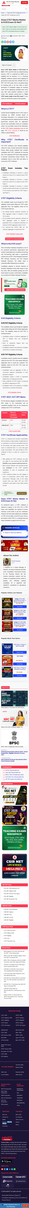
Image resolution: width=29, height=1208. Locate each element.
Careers (7, 1122)
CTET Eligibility (8, 935)
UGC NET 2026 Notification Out (11, 888)
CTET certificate (12, 130)
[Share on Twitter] (13, 42)
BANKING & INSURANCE (20, 1089)
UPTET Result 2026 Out (12, 770)
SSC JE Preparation (6, 1098)
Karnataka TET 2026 (6, 1051)
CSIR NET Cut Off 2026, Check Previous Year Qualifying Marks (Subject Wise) (14, 969)
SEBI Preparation (5, 1095)
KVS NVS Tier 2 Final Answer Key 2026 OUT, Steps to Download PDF (15, 985)
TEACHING (20, 1098)
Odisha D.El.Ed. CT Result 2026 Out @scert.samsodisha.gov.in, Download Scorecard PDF (13, 996)
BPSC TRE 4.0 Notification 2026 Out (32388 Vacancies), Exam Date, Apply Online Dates (15, 961)
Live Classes (19, 1117)
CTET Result (4, 1022)
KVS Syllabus (4, 1056)
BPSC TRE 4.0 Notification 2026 (15, 774)
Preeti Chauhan (6, 35)
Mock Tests (18, 1114)
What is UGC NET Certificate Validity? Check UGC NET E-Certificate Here (15, 956)
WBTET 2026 (19, 1035)
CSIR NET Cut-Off (8, 917)
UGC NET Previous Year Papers (12, 893)
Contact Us (5, 1117)
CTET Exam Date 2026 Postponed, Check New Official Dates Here (14, 974)
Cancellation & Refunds (8, 1197)
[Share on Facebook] (10, 42)
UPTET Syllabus (20, 1017)
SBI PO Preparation (6, 1088)
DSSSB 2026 (4, 1030)
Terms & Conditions (21, 1197)
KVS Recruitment (20, 103)
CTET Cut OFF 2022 (14, 431)
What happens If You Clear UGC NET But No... (13, 707)
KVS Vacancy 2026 (6, 1035)
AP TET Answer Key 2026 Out (14, 779)
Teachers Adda (19, 1064)
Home (2, 13)
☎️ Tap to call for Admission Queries (15, 289)
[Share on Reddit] (8, 42)
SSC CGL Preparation (4, 1101)
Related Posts (5, 687)
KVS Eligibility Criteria (14, 392)
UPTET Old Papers (21, 1025)
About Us (4, 1114)
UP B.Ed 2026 (4, 1040)
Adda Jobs (4, 1072)
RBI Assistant (4, 1104)
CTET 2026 (4, 1015)
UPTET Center (19, 1022)
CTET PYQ (6, 938)
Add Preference (22, 493)
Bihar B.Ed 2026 (20, 1030)
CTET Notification (7, 103)
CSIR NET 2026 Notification (10, 909)
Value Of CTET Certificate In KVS (16, 13)
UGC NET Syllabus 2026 (10, 891)
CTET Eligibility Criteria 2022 (14, 234)
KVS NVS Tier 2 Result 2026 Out (14, 239)
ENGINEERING (21, 1102)
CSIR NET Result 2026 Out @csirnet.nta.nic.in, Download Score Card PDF (14, 990)
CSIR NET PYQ (8, 914)
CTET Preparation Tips (9, 941)
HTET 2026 (4, 1054)
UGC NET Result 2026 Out (13, 772)
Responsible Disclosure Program (10, 1195)
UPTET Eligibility (20, 1020)
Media (4, 1119)
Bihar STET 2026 (20, 1040)
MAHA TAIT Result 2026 (6, 1045)
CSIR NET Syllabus (8, 912)
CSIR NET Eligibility (8, 920)
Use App (24, 2)
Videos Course (19, 1119)
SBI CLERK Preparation (4, 1092)
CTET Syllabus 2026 (9, 933)
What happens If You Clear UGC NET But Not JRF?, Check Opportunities (14, 952)
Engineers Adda (20, 1072)
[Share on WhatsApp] (2, 42)
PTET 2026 (4, 1032)
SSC (18, 1092)
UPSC (18, 1105)
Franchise (5, 1126)
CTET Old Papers (5, 1025)
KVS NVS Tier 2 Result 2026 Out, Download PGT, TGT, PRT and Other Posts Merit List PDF (14, 979)
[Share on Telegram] (5, 42)
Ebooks (18, 1122)
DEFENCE (19, 1100)
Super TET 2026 (20, 1037)
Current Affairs (5, 1074)
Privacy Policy (5, 1200)
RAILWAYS (19, 1095)
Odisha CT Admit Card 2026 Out (13, 532)
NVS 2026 (3, 1037)
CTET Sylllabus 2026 (6, 1017)
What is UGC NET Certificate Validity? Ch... (12, 727)
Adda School (19, 1074)
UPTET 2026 (19, 1015)
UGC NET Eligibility (8, 896)
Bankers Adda (19, 1067)
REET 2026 (19, 1032)
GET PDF (25, 1205)
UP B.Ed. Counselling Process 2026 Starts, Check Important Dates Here (14, 965)
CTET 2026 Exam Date (9, 930)
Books (17, 1124)
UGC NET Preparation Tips (10, 899)
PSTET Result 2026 (6, 1049)
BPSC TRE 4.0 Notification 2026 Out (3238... (12, 746)
